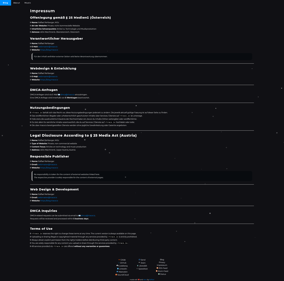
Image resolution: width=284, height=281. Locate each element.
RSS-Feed (163, 268)
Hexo (145, 279)
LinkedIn (123, 269)
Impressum (162, 265)
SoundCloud (123, 275)
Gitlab (123, 260)
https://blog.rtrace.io (49, 50)
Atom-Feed (163, 271)
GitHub (123, 263)
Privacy (162, 262)
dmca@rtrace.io (68, 95)
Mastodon (123, 272)
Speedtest (143, 269)
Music (28, 3)
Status (163, 274)
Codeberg (123, 266)
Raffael (151, 279)
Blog (5, 3)
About (16, 3)
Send (143, 260)
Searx (143, 263)
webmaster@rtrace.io (47, 47)
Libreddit (143, 266)
